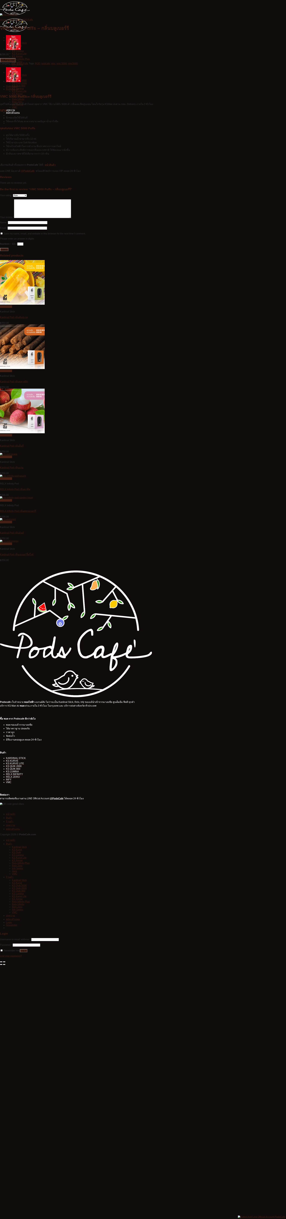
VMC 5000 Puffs (24, 19)
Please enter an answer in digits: (17, 238)
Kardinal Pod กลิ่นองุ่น (11, 467)
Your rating (6, 195)
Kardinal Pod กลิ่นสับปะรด (14, 317)
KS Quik (16, 852)
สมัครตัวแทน (13, 112)
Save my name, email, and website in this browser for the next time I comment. (45, 233)
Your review (7, 217)
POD (37, 63)
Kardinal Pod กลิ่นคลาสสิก (14, 381)
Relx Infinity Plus (21, 59)
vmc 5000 (62, 63)
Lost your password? (11, 956)
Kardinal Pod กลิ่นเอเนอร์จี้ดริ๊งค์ (17, 554)
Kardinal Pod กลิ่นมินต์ (12, 533)
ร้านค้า (9, 821)
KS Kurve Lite (19, 53)
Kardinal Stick (19, 847)
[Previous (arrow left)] (1, 964)
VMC (14, 107)
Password (6, 945)
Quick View (6, 306)
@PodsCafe (28, 171)
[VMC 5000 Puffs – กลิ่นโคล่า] (13, 49)
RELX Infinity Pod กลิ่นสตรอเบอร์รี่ (18, 511)
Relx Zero (17, 61)
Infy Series (17, 868)
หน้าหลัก (10, 814)
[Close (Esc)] (1, 961)
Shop (11, 19)
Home (3, 19)
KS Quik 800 (18, 86)
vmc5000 (73, 63)
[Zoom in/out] (4, 961)
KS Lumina (18, 51)
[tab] (81, 86)
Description (12, 86)
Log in (23, 951)
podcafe (45, 63)
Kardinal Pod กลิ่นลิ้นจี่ (12, 446)
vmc (53, 63)
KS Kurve (17, 849)
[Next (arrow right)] (4, 964)
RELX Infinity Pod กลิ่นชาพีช (15, 489)
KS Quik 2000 (19, 83)
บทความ (10, 110)
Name (4, 222)
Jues (14, 67)
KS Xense (17, 56)
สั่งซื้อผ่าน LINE (7, 60)
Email (4, 228)
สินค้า (9, 818)
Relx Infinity (18, 904)
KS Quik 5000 (19, 885)
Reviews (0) (12, 89)
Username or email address (15, 939)
